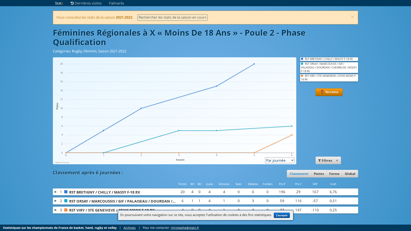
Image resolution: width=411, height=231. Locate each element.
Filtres (327, 160)
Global (350, 174)
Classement (299, 174)
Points (319, 174)
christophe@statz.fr (185, 228)
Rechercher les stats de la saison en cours (172, 17)
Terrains (331, 92)
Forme (334, 174)
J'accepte (281, 215)
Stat (59, 3)
